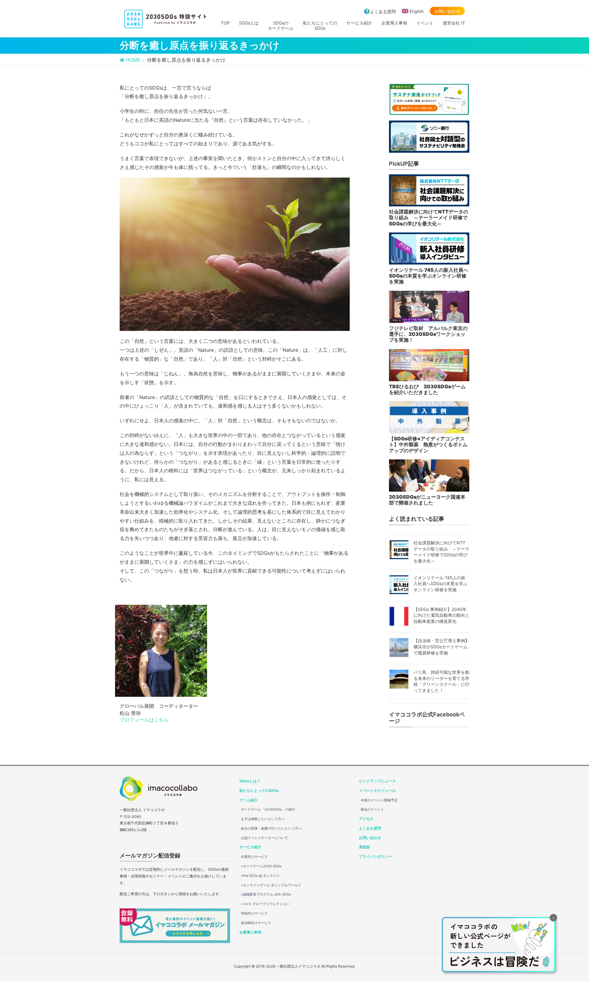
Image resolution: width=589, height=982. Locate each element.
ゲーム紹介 (248, 800)
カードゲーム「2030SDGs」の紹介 (268, 809)
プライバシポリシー (375, 856)
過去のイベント (372, 809)
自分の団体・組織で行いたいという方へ (271, 828)
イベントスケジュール (377, 790)
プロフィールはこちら (144, 720)
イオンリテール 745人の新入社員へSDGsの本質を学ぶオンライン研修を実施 (441, 583)
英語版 (364, 847)
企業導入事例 (250, 932)
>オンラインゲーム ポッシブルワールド (271, 885)
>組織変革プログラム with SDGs (266, 894)
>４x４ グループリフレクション (265, 904)
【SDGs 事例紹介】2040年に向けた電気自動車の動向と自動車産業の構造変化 (441, 615)
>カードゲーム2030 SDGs (261, 866)
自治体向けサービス (256, 923)
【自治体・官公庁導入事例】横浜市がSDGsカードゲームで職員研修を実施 (441, 646)
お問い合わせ (447, 11)
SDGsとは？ (249, 781)
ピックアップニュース (377, 781)
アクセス (366, 818)
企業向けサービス (254, 856)
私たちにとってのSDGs (259, 790)
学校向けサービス (254, 913)
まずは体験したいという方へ (263, 819)
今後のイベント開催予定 (379, 800)
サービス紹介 (250, 847)
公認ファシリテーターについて (264, 838)
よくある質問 (383, 11)
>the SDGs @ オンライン (260, 875)
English (417, 11)
